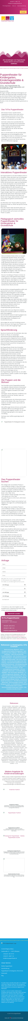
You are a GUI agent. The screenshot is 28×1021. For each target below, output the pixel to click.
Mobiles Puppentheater (6, 966)
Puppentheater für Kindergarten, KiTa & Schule (12, 970)
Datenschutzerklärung (22, 638)
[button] (26, 19)
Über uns (14, 5)
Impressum (24, 9)
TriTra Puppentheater (7, 5)
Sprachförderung (5, 968)
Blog (2, 975)
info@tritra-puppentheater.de (18, 635)
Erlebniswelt (4, 973)
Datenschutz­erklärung (21, 5)
